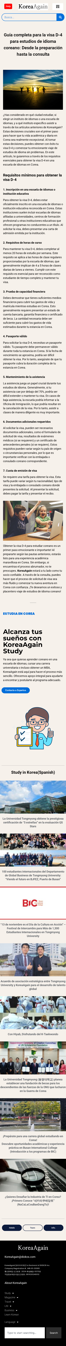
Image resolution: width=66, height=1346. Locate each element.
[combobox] (25, 1332)
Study (8, 1293)
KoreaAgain (33, 1248)
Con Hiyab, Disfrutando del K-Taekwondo (33, 1034)
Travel (8, 1301)
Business (9, 1310)
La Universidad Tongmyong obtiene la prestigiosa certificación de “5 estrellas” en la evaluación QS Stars (33, 822)
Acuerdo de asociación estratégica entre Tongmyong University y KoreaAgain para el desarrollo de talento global (33, 985)
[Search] (60, 17)
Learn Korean (12, 1314)
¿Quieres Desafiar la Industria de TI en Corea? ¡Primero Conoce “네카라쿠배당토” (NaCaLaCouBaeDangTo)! (33, 1200)
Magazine (10, 1297)
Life (6, 1306)
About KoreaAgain (16, 1282)
